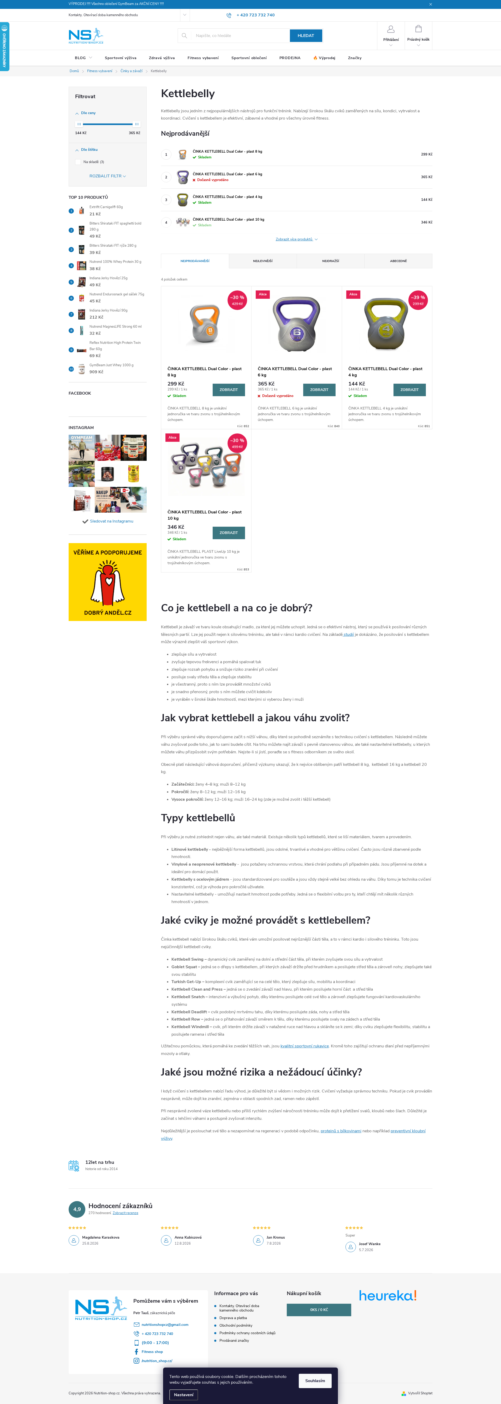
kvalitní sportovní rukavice (305, 1046)
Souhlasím (315, 1381)
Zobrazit (229, 389)
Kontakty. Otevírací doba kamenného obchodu (103, 15)
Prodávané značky (234, 1340)
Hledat (306, 36)
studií (348, 634)
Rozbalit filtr (106, 176)
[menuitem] (84, 58)
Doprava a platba (233, 1317)
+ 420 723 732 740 (157, 1333)
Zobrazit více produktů (294, 239)
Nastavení (183, 1395)
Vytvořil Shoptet (420, 1393)
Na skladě (93, 162)
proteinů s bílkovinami (341, 1131)
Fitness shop (152, 1351)
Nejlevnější (262, 261)
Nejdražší (330, 261)
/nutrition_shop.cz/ (157, 1360)
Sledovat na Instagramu (111, 521)
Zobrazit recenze (125, 1213)
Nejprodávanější (195, 261)
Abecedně (398, 261)
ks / (319, 1309)
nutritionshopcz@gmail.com (165, 1324)
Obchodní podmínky (235, 1325)
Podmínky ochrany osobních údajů (247, 1333)
